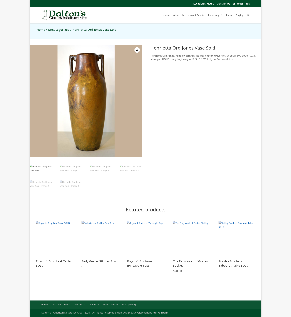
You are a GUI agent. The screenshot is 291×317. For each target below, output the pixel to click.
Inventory (213, 15)
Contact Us (223, 3)
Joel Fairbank (160, 312)
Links (229, 15)
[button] (137, 50)
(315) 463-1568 (241, 3)
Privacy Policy (129, 304)
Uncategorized (59, 30)
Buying (240, 15)
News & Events (196, 15)
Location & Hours (203, 3)
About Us (178, 15)
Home (166, 15)
